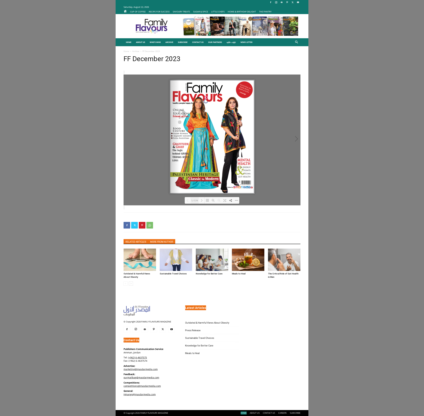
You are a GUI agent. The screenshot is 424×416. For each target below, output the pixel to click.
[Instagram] (276, 2)
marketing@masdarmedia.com (141, 369)
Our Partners (215, 42)
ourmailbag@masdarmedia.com (141, 377)
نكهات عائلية (231, 42)
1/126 (194, 200)
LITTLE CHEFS (218, 11)
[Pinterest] (287, 2)
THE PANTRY (265, 11)
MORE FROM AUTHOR (161, 241)
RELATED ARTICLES (136, 241)
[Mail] (281, 2)
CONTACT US (269, 413)
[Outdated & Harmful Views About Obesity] (140, 260)
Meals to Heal (238, 273)
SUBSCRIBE (295, 413)
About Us (140, 42)
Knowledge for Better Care (209, 273)
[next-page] (131, 284)
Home (128, 42)
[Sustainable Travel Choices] (176, 260)
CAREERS (282, 413)
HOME (244, 413)
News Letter (246, 42)
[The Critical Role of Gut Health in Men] (284, 260)
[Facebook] (270, 2)
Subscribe (182, 42)
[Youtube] (297, 2)
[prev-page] (126, 284)
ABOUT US (255, 413)
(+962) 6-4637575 (137, 357)
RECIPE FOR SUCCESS (159, 11)
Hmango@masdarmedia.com (140, 394)
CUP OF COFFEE (138, 11)
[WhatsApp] (149, 225)
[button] (296, 42)
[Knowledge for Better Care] (212, 260)
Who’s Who (155, 42)
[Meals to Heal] (248, 260)
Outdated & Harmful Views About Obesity (207, 322)
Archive (169, 42)
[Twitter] (292, 2)
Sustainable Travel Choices (173, 273)
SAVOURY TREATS (181, 11)
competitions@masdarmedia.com (142, 386)
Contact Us (198, 42)
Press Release (193, 330)
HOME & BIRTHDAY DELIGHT (242, 11)
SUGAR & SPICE (200, 11)
